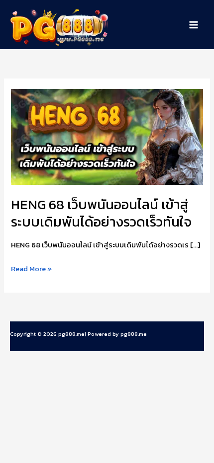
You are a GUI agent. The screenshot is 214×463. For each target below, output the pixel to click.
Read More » (31, 268)
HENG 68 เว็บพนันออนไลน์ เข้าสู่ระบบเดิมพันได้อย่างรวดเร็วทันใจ (101, 213)
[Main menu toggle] (193, 24)
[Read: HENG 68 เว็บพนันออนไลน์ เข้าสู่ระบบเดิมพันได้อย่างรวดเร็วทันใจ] (107, 136)
